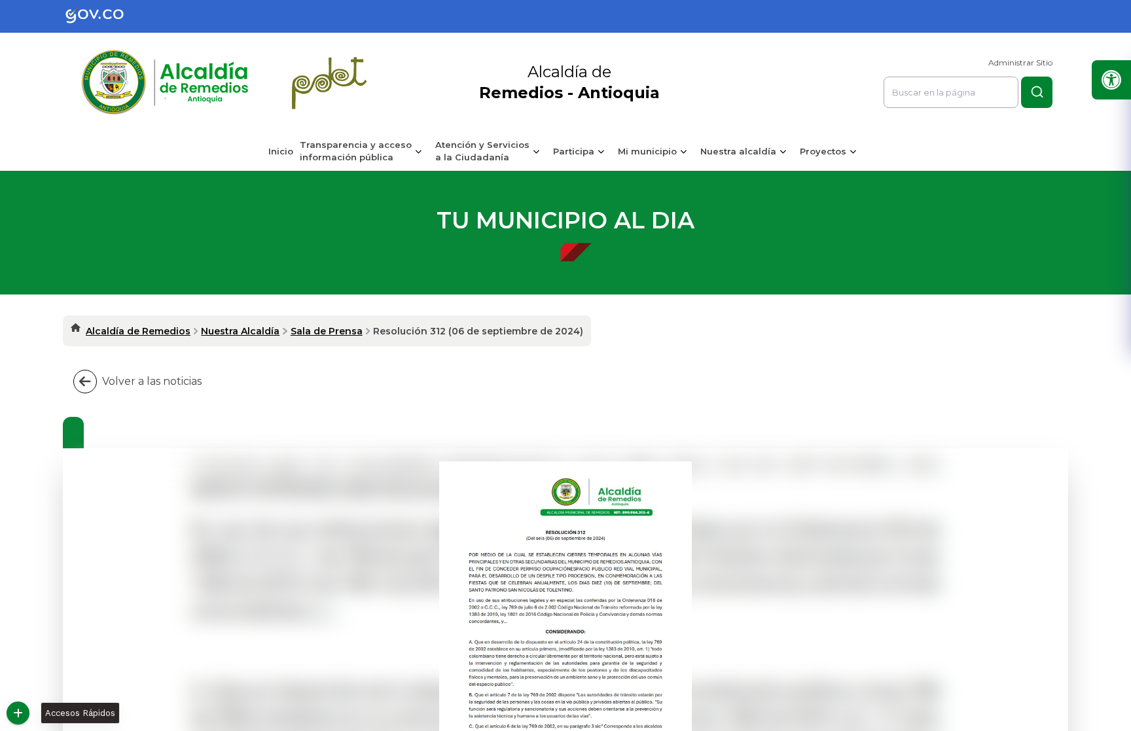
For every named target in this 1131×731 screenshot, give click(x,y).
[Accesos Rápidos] (18, 713)
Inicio (280, 151)
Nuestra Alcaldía (240, 331)
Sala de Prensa (327, 331)
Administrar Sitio (1020, 62)
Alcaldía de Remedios (138, 331)
